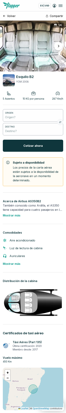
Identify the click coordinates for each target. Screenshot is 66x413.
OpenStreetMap (41, 408)
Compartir (56, 16)
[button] (7, 372)
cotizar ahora (33, 145)
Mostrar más (11, 215)
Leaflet (24, 408)
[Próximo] (58, 46)
